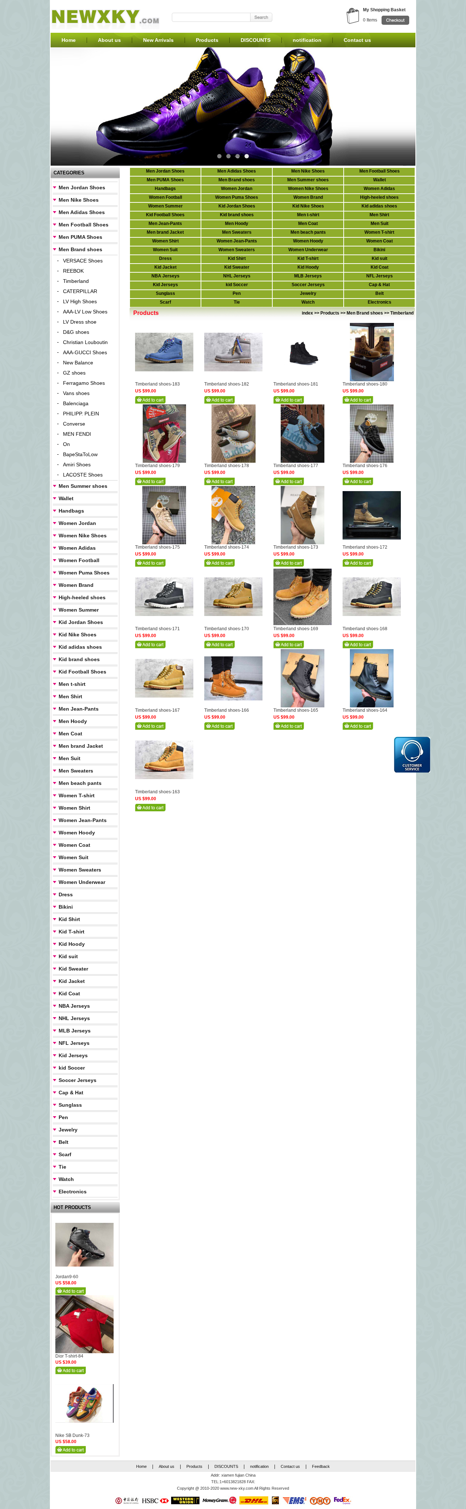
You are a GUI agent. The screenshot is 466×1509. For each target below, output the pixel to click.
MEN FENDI (77, 434)
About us (109, 40)
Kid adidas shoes (80, 647)
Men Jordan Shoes (82, 187)
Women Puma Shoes (84, 573)
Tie (62, 1167)
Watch (66, 1179)
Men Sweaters (76, 771)
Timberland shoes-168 (365, 628)
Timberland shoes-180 (365, 384)
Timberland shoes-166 (226, 710)
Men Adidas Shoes (82, 212)
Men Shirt (70, 696)
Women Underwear (82, 882)
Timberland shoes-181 (295, 384)
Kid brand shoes (79, 659)
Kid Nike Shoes (77, 634)
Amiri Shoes (77, 464)
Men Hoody (73, 721)
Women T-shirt (77, 795)
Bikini (66, 907)
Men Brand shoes (80, 249)
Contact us (357, 40)
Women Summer (79, 610)
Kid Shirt (69, 919)
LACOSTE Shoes (83, 475)
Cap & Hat (71, 1092)
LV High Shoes (80, 301)
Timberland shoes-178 (226, 465)
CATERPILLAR (80, 291)
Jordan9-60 (66, 1276)
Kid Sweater (73, 969)
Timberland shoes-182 (226, 384)
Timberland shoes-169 (295, 628)
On (66, 444)
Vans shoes (76, 393)
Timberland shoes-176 (365, 465)
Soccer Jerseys (77, 1080)
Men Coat (70, 733)
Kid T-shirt (71, 932)
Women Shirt (74, 808)
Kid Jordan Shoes (81, 622)
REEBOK (73, 271)
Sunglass (70, 1105)
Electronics (73, 1191)
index (307, 313)
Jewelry (68, 1130)
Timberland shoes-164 (365, 710)
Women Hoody (77, 833)
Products (207, 40)
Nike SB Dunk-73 (72, 1435)
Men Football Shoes (83, 225)
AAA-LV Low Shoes (85, 312)
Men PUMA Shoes (80, 237)
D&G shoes (76, 332)
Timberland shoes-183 (157, 384)
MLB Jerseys (75, 1031)
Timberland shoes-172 (365, 547)
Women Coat (74, 845)
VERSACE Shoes (83, 261)
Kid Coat (69, 993)
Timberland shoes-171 (157, 628)
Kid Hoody (72, 944)
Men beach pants (80, 783)
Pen (63, 1117)
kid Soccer (72, 1068)
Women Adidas (77, 548)
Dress (66, 894)
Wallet (66, 498)
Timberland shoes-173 (295, 547)
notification (307, 40)
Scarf (65, 1154)
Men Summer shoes (83, 486)
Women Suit (73, 857)
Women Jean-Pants (83, 820)
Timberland (76, 281)
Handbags (71, 511)
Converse (74, 424)
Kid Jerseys (73, 1055)
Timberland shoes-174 (226, 547)
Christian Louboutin (85, 342)
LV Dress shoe (79, 322)
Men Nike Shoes (79, 200)
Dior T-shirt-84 (69, 1356)
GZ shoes (74, 373)
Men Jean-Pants (79, 709)
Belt (63, 1142)
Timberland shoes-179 (157, 465)
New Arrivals (158, 40)
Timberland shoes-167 (157, 710)
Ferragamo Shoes (84, 383)
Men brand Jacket (81, 746)
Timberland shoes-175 (157, 547)
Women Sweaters (80, 870)
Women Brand (76, 585)
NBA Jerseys (74, 1006)
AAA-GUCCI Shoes (85, 352)
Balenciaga (75, 403)
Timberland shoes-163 (157, 791)
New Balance (78, 363)
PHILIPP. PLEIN (81, 413)
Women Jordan (77, 523)
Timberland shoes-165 (295, 710)
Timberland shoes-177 (295, 465)
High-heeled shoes (82, 597)
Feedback (321, 1466)
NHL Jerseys (74, 1018)
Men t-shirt (72, 684)
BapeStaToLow (80, 454)
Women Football (79, 560)
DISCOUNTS (255, 40)
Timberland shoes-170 (226, 628)
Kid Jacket (72, 981)
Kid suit (68, 956)
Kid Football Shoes (82, 672)
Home (69, 40)
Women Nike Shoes (83, 535)
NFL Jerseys (74, 1043)
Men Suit (69, 758)
